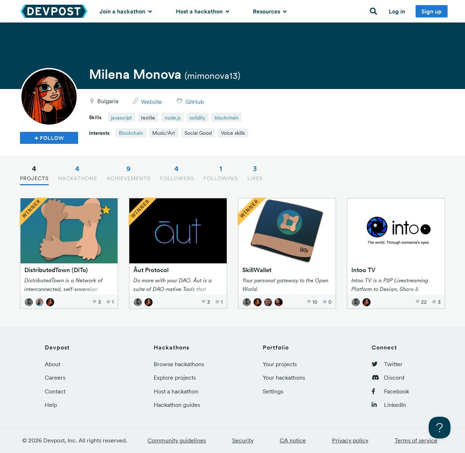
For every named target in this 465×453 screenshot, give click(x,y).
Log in (397, 11)
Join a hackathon (123, 11)
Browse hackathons (179, 364)
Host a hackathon (200, 11)
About (52, 364)
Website (151, 101)
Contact (55, 391)
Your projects (280, 364)
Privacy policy (350, 440)
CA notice (293, 440)
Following (220, 173)
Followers (177, 173)
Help (51, 404)
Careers (55, 377)
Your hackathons (284, 377)
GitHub (194, 101)
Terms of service (416, 440)
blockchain (227, 117)
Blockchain (131, 133)
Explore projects (175, 377)
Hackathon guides (177, 404)
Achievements (128, 173)
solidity (197, 117)
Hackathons (77, 173)
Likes (255, 173)
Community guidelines (176, 440)
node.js (173, 117)
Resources (267, 11)
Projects (34, 173)
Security (243, 440)
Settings (273, 391)
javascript (121, 117)
